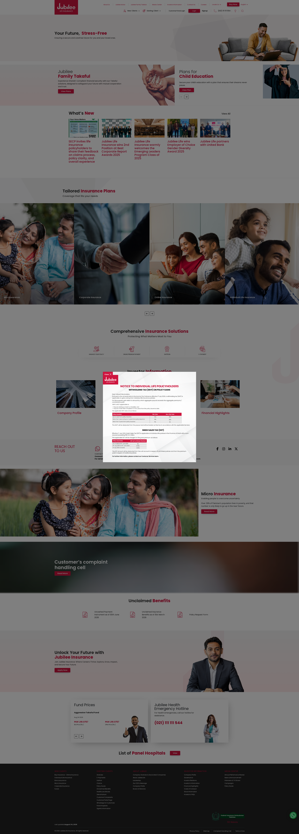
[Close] (108, 373)
